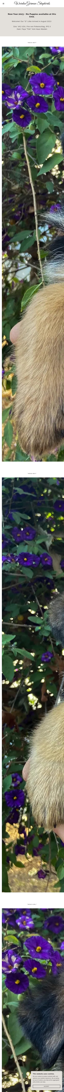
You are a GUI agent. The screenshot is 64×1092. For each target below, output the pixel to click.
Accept (46, 1086)
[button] (3, 3)
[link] (32, 4)
